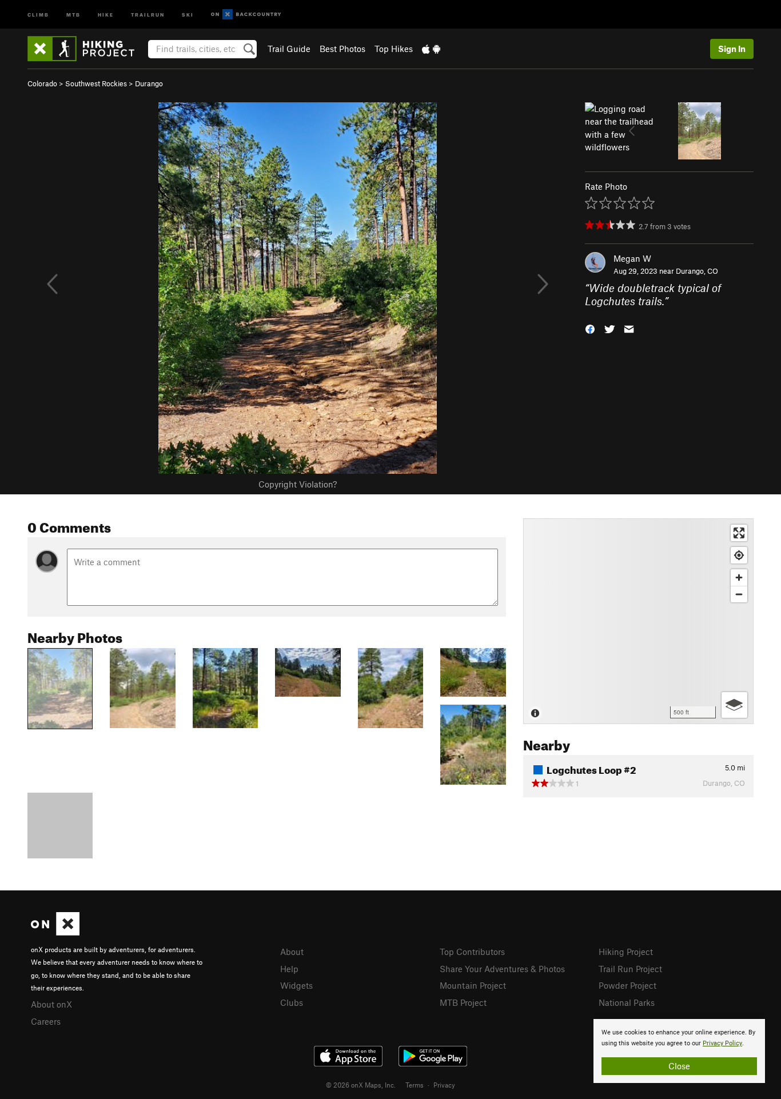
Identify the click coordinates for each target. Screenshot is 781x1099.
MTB (73, 14)
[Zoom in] (739, 577)
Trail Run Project (630, 969)
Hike (106, 14)
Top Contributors (472, 951)
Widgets (296, 985)
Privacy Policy (722, 1043)
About (292, 951)
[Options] (734, 705)
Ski (188, 14)
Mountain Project (473, 985)
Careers (46, 1021)
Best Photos (342, 48)
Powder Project (627, 985)
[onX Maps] (55, 932)
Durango (149, 83)
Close (679, 1066)
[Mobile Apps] (431, 48)
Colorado (42, 83)
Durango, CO (697, 270)
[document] (679, 1051)
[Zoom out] (739, 594)
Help (289, 969)
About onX (51, 1004)
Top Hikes (393, 48)
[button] (590, 327)
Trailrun (148, 14)
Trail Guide (289, 48)
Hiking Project (626, 951)
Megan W (632, 258)
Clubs (291, 1002)
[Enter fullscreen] (739, 533)
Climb (38, 14)
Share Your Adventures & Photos (502, 969)
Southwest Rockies (96, 83)
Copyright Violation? (297, 484)
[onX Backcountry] (246, 14)
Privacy (444, 1085)
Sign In (732, 48)
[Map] (638, 621)
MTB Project (463, 1002)
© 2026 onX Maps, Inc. (361, 1085)
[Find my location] (739, 555)
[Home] (86, 48)
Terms (414, 1085)
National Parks (627, 1002)
